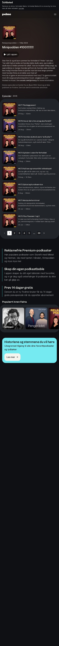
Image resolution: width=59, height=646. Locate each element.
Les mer (21, 8)
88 (39, 233)
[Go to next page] (44, 233)
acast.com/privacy (28, 80)
